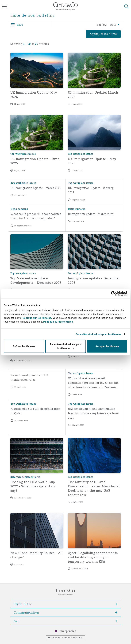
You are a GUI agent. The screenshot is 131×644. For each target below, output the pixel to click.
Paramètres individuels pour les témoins (98, 334)
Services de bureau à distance (65, 637)
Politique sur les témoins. (37, 317)
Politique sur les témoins (58, 321)
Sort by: (102, 24)
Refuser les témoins (24, 346)
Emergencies (67, 631)
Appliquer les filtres (103, 34)
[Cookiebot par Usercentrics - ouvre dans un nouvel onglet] (113, 293)
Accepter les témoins (107, 346)
